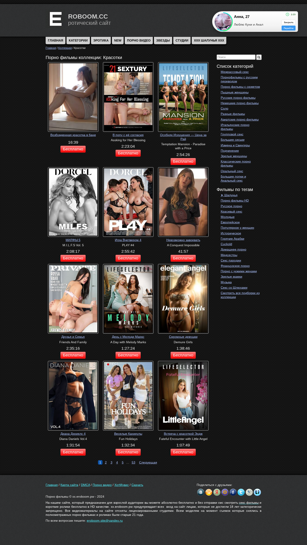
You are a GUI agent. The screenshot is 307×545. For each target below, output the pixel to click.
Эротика (101, 40)
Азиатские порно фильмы (240, 119)
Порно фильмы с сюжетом (240, 86)
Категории (78, 40)
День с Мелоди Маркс (128, 336)
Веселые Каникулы (128, 433)
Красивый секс (231, 211)
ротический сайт (89, 23)
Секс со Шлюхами (234, 287)
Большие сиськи (233, 139)
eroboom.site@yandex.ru (105, 520)
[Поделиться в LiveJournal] (249, 492)
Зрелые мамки (231, 276)
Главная (52, 485)
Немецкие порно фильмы (240, 103)
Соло (224, 108)
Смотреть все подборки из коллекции (240, 295)
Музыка (226, 282)
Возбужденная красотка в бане (73, 135)
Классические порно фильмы (236, 163)
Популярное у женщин (237, 227)
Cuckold (226, 244)
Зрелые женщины (234, 156)
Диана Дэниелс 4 (73, 433)
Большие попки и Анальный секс (233, 178)
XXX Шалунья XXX (209, 40)
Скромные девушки (183, 336)
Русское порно (231, 206)
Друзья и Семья (73, 336)
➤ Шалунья (229, 195)
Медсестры (229, 255)
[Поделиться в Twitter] (241, 492)
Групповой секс (232, 134)
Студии (182, 40)
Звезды (163, 40)
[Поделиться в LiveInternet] (257, 492)
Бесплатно (73, 149)
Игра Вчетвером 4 (128, 240)
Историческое (231, 233)
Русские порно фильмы (238, 97)
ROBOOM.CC (88, 16)
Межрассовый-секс (235, 72)
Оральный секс (232, 171)
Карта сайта (69, 485)
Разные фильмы (233, 114)
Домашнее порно (233, 249)
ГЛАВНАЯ (55, 40)
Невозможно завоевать (183, 240)
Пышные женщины (235, 92)
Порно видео (139, 40)
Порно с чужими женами (239, 271)
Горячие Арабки (232, 238)
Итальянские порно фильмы (235, 127)
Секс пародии (231, 260)
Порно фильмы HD (235, 200)
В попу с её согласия (128, 135)
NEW (117, 40)
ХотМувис (121, 485)
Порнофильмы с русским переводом (239, 79)
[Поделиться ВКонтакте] (200, 492)
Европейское (230, 222)
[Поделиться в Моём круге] (216, 492)
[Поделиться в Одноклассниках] (208, 492)
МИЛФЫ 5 (73, 240)
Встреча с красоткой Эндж (183, 433)
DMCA (85, 485)
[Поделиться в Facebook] (233, 492)
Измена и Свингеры (235, 145)
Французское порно (235, 266)
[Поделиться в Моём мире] (225, 492)
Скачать (137, 485)
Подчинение (230, 150)
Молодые (228, 217)
